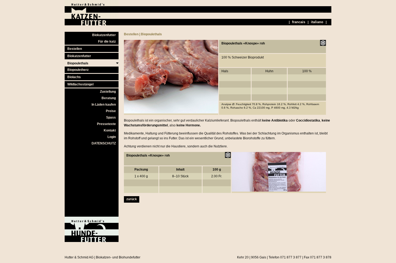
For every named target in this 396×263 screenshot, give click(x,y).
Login (111, 137)
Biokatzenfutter (104, 35)
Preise (111, 111)
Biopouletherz (78, 70)
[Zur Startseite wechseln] (92, 24)
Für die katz (107, 41)
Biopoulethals (77, 63)
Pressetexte (106, 124)
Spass (111, 117)
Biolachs (74, 77)
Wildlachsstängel (80, 84)
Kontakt (110, 130)
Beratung (109, 98)
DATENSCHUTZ (104, 143)
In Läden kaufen (104, 104)
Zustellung (108, 92)
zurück (131, 199)
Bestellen (74, 49)
